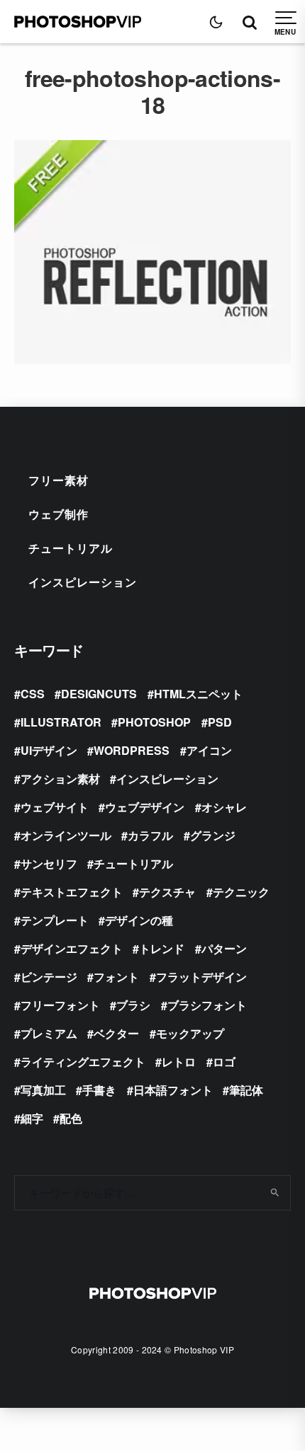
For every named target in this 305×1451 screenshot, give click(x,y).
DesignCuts (99, 694)
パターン (224, 948)
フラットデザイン (201, 977)
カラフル (150, 835)
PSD (220, 722)
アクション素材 (60, 778)
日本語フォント (173, 1090)
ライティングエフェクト (83, 1061)
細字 (32, 1118)
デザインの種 (139, 920)
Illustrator (61, 722)
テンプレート (55, 920)
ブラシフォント (207, 1005)
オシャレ (224, 807)
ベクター (116, 1033)
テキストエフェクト (72, 892)
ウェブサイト (55, 807)
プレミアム (49, 1033)
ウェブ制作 (58, 514)
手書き (99, 1090)
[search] (275, 1193)
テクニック (241, 892)
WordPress (132, 750)
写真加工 (43, 1090)
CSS (33, 694)
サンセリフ (49, 863)
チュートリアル (70, 548)
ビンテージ (49, 977)
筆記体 (246, 1090)
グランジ (212, 835)
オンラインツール (66, 835)
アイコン (209, 750)
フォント (116, 977)
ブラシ (133, 1005)
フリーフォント (60, 1005)
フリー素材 (58, 480)
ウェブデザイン (144, 807)
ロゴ (224, 1061)
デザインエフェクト (72, 948)
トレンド (161, 948)
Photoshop (154, 722)
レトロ (179, 1061)
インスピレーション (82, 582)
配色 (71, 1118)
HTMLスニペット (198, 694)
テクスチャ (167, 892)
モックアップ (190, 1033)
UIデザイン (49, 750)
